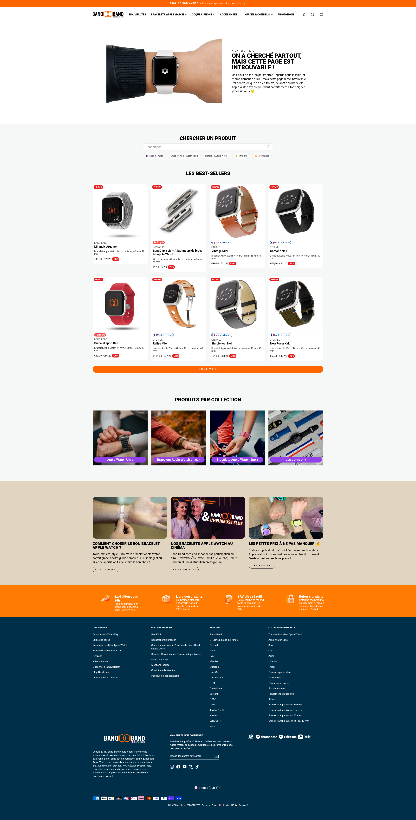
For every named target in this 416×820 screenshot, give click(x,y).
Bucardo (214, 666)
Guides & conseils (257, 14)
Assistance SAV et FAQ (105, 634)
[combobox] (208, 146)
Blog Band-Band (101, 672)
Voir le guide (105, 569)
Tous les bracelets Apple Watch (285, 634)
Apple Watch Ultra (278, 639)
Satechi (214, 693)
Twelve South (217, 710)
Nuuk (212, 650)
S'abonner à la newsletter (106, 666)
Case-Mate (216, 688)
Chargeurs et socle (278, 683)
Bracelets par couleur (279, 672)
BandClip (214, 672)
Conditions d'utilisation (163, 670)
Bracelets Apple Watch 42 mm (284, 715)
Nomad (214, 645)
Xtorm (213, 715)
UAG (212, 656)
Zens (212, 726)
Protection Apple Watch (216, 156)
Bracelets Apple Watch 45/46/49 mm (288, 720)
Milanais (272, 661)
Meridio (214, 661)
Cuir (270, 650)
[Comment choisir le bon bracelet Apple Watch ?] (130, 518)
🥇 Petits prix (241, 156)
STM (212, 683)
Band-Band (216, 634)
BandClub (156, 634)
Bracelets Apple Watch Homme (285, 710)
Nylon (271, 666)
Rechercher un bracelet (163, 639)
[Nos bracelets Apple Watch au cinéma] (208, 518)
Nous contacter (159, 659)
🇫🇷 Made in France (154, 156)
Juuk (212, 704)
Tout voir (208, 369)
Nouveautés (137, 14)
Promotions (286, 14)
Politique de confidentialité (165, 675)
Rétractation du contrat (105, 677)
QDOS (213, 699)
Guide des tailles (101, 639)
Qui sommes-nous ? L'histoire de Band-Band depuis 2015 (175, 647)
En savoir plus (184, 569)
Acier (271, 656)
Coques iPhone (202, 14)
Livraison (97, 656)
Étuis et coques (276, 688)
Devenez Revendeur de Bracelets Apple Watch (176, 654)
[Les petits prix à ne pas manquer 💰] (286, 518)
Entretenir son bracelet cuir (107, 650)
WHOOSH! (215, 720)
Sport (271, 645)
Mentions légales (160, 664)
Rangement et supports (281, 693)
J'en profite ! (262, 565)
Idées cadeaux (100, 661)
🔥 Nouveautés (262, 156)
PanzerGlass (216, 677)
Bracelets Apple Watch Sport (184, 156)
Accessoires (229, 14)
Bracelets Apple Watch (167, 14)
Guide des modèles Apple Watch (110, 645)
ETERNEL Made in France (224, 639)
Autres (272, 699)
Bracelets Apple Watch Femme (285, 704)
